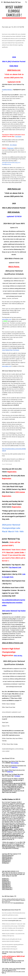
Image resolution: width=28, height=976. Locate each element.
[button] (2, 2)
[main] (14, 11)
